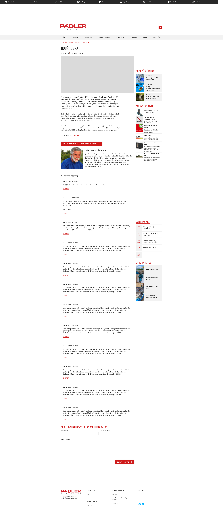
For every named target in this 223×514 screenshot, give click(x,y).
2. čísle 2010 (75, 135)
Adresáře (134, 37)
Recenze (89, 505)
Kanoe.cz (115, 503)
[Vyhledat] (160, 27)
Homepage (64, 42)
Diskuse (145, 37)
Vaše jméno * (65, 430)
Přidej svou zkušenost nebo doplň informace (80, 144)
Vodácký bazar (143, 263)
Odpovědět (66, 189)
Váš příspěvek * (65, 439)
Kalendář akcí (143, 222)
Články (64, 37)
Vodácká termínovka (93, 501)
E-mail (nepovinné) (103, 430)
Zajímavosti (85, 42)
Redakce (89, 498)
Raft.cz (114, 494)
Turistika (77, 42)
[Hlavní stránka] (72, 27)
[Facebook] (139, 504)
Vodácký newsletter (118, 490)
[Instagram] (143, 504)
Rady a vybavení (120, 37)
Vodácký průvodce (104, 37)
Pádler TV (76, 37)
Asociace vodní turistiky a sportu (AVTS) (122, 499)
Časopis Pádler (157, 37)
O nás (88, 494)
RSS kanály (141, 490)
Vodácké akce (88, 37)
